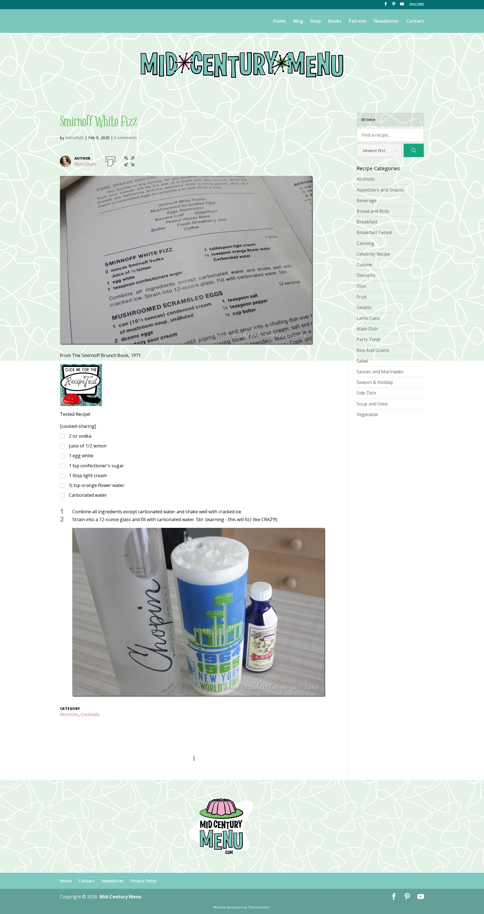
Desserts (366, 275)
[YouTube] (402, 5)
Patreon (358, 21)
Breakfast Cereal (374, 232)
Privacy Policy (144, 880)
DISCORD (416, 5)
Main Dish (367, 329)
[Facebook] (386, 5)
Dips (361, 286)
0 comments (125, 137)
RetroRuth (74, 137)
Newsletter (386, 21)
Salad (362, 361)
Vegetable (367, 414)
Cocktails (90, 714)
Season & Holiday (375, 382)
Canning (365, 243)
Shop (315, 21)
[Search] (414, 150)
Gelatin (364, 307)
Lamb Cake (368, 318)
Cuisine (364, 265)
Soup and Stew (372, 404)
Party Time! (368, 339)
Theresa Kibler (259, 907)
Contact (415, 21)
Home (279, 21)
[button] (129, 160)
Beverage (367, 200)
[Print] (110, 160)
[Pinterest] (394, 5)
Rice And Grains (373, 350)
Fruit (361, 297)
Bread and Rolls (373, 211)
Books (334, 21)
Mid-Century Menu (120, 897)
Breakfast (367, 222)
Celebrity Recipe (373, 254)
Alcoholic (69, 714)
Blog (298, 21)
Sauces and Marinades (380, 372)
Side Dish (366, 393)
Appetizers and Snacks (380, 190)
